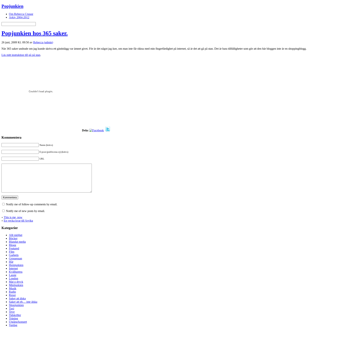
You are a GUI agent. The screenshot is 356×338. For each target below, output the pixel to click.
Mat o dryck (16, 281)
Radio (12, 291)
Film (11, 251)
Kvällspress (15, 271)
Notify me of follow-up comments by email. (31, 204)
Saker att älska (17, 298)
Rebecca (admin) (43, 42)
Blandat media (17, 241)
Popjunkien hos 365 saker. (34, 33)
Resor (12, 295)
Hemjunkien (16, 265)
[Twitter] (107, 130)
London (13, 278)
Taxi (11, 308)
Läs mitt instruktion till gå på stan (20, 55)
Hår (11, 261)
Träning (13, 318)
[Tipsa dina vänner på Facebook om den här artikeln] (96, 130)
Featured (14, 248)
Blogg (12, 245)
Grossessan (15, 258)
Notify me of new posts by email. (25, 211)
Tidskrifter (15, 315)
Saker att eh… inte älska (23, 301)
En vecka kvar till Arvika (18, 220)
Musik (12, 288)
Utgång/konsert (18, 321)
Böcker (13, 238)
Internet (13, 268)
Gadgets (14, 255)
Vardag (13, 325)
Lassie (12, 275)
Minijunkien (16, 285)
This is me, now (13, 217)
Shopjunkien (16, 305)
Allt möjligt (15, 235)
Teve (12, 311)
